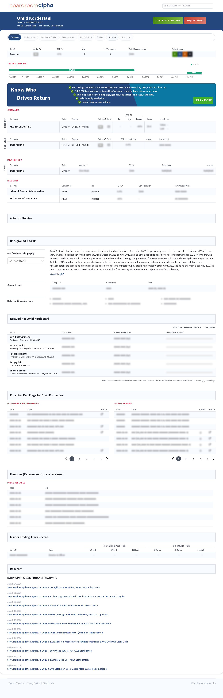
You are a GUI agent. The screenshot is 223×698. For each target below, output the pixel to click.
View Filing (55, 274)
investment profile (48, 37)
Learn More (203, 100)
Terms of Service (16, 683)
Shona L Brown (18, 370)
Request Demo (195, 20)
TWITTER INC (17, 145)
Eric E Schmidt (17, 345)
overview (15, 37)
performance (29, 37)
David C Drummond (20, 337)
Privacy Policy (33, 683)
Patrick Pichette (19, 353)
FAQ (45, 683)
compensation (68, 37)
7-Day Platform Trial (167, 20)
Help (52, 683)
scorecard (126, 37)
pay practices (86, 37)
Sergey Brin (16, 362)
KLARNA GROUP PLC (20, 126)
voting (100, 37)
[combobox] (187, 6)
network (112, 37)
